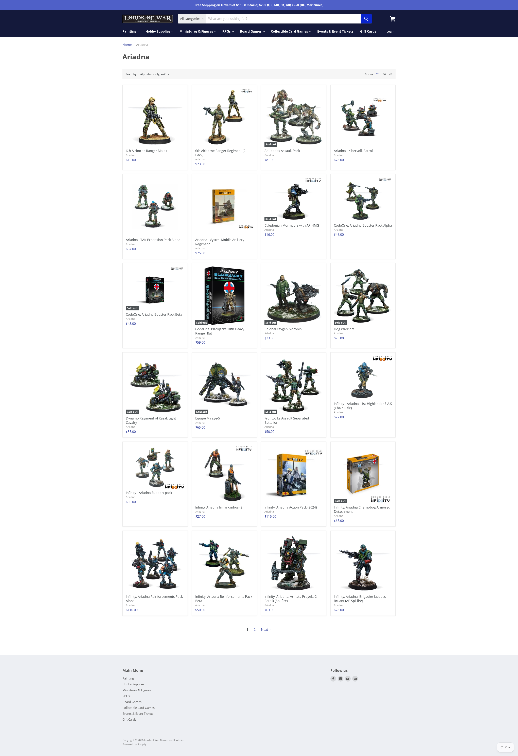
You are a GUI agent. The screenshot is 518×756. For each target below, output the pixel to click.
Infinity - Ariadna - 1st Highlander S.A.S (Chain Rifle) (363, 405)
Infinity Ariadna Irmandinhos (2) (219, 507)
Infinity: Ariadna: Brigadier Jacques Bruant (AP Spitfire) (360, 598)
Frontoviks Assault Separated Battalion (286, 420)
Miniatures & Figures (196, 31)
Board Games (251, 31)
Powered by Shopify (134, 744)
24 (377, 74)
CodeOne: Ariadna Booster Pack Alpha (363, 225)
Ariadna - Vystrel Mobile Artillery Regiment (219, 242)
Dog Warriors (344, 329)
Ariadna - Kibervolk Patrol (353, 151)
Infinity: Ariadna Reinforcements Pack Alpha (154, 598)
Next (265, 629)
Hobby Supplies (158, 31)
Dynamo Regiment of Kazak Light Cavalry (151, 420)
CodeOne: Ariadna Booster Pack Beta (154, 314)
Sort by (131, 74)
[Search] (366, 18)
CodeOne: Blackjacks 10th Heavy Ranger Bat (219, 331)
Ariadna (130, 155)
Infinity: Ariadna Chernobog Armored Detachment (362, 509)
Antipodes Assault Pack (282, 151)
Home (127, 45)
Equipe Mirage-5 (207, 418)
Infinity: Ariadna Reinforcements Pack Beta (223, 598)
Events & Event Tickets (335, 31)
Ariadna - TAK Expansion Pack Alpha (153, 240)
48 (390, 74)
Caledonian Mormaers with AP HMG (291, 225)
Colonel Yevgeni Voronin (283, 329)
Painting (129, 31)
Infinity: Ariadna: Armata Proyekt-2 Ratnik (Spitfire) (290, 598)
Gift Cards (368, 31)
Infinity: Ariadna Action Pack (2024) (290, 507)
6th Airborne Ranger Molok (146, 151)
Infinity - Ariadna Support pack (149, 493)
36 (384, 74)
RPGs (226, 31)
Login (390, 31)
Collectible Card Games (290, 31)
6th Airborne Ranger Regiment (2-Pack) (220, 153)
